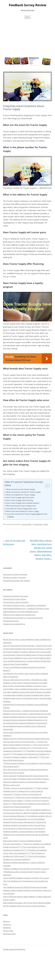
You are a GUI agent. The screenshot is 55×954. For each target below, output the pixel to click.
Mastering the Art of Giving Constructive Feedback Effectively (26, 738)
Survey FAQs (26, 524)
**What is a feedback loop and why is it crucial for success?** (26, 869)
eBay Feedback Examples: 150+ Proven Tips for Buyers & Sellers (27, 903)
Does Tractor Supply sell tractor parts (20, 497)
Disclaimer (7, 927)
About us (6, 921)
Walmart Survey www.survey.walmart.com (19, 614)
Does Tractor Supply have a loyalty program (22, 503)
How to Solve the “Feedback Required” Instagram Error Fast (25, 776)
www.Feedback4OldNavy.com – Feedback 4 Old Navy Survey (26, 608)
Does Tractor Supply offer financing (19, 500)
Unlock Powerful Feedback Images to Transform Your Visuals (26, 878)
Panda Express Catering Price (14, 624)
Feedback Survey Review (27, 5)
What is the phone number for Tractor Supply (23, 492)
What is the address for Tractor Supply (20, 495)
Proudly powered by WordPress (14, 949)
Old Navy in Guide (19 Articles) (14, 577)
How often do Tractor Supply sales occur (21, 508)
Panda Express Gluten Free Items (15, 596)
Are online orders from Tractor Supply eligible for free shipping (27, 515)
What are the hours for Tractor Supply (20, 489)
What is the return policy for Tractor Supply (22, 511)
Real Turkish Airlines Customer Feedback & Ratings (22, 841)
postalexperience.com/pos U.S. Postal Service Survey (23, 618)
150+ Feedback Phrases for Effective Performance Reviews (25, 887)
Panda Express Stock (11, 621)
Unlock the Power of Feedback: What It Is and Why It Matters (26, 779)
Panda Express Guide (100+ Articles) (16, 580)
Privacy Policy (8, 930)
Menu (27, 17)
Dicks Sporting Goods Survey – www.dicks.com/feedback (24, 605)
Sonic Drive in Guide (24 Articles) (15, 574)
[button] (46, 486)
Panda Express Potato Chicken (14, 599)
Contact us (7, 924)
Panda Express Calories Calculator (16, 602)
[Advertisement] (27, 37)
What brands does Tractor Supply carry (21, 506)
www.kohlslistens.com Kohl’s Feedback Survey (20, 611)
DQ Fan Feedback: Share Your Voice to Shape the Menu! (24, 906)
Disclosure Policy (9, 934)
